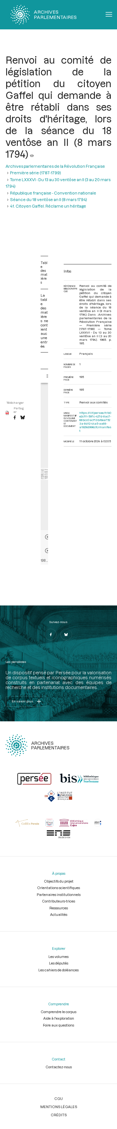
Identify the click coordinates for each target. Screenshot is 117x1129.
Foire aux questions (58, 1025)
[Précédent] (47, 537)
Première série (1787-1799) (35, 172)
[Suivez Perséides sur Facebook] (51, 634)
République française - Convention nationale (53, 193)
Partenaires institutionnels (59, 894)
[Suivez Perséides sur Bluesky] (66, 634)
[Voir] (32, 154)
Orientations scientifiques (58, 888)
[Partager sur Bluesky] (22, 418)
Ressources (58, 908)
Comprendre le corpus (58, 1012)
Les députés (58, 963)
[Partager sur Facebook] (15, 418)
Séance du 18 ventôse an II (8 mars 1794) (48, 199)
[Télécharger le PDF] (7, 413)
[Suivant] (47, 550)
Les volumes (58, 956)
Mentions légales (58, 1107)
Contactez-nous (59, 1067)
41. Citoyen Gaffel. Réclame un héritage (48, 206)
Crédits (59, 1115)
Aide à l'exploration (58, 1018)
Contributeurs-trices (58, 901)
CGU (58, 1098)
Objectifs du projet (58, 881)
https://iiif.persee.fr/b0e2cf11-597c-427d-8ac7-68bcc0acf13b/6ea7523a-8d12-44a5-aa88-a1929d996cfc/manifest (95, 421)
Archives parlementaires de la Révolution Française (55, 166)
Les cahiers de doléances (58, 970)
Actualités (58, 914)
